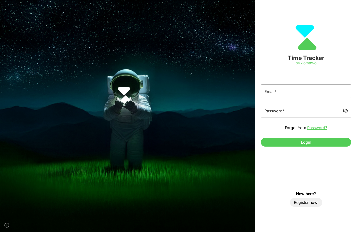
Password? (317, 127)
